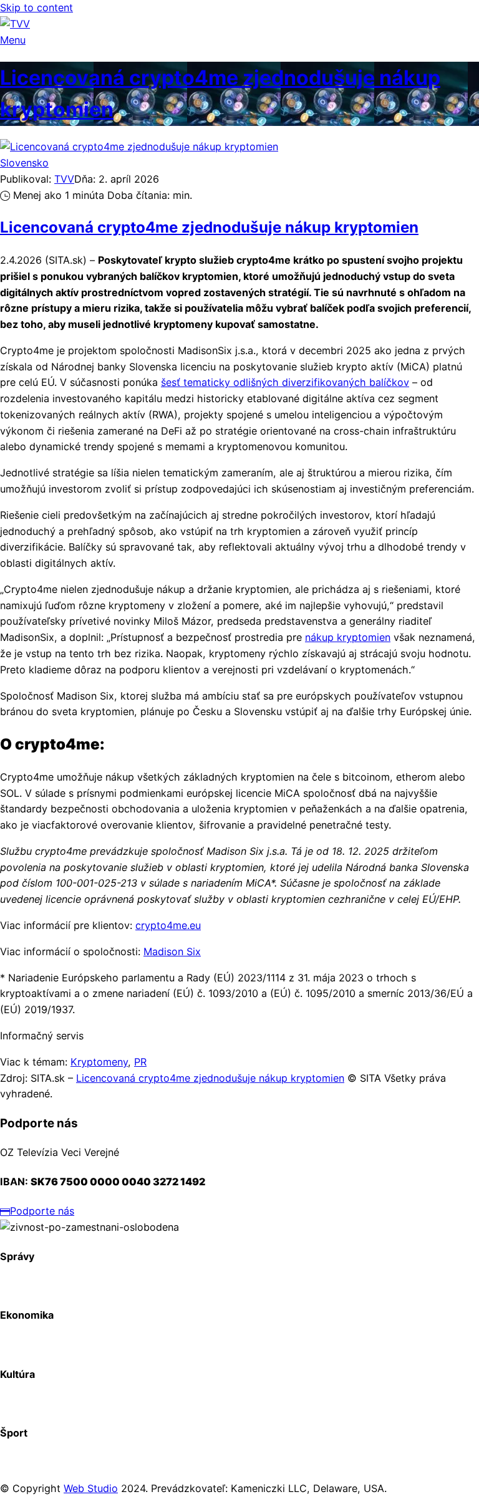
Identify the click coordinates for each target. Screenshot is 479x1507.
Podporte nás (42, 1211)
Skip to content (36, 7)
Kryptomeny (99, 1062)
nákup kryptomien (347, 637)
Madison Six (172, 951)
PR (140, 1062)
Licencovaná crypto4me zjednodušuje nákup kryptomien (209, 227)
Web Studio (91, 1488)
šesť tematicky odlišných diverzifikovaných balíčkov (285, 382)
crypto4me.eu (168, 925)
